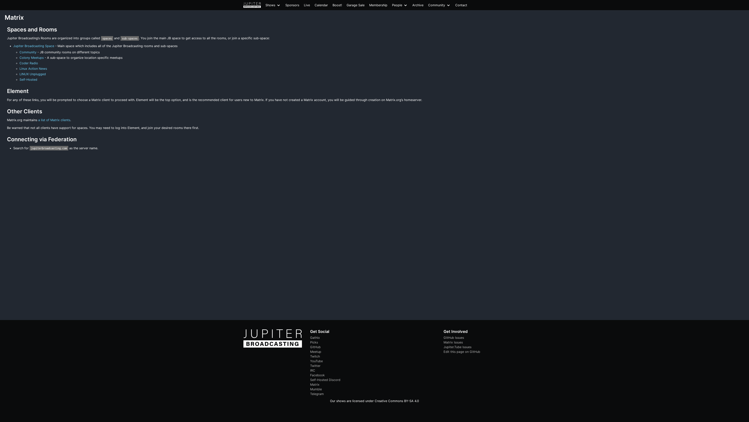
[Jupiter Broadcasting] (272, 347)
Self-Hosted (28, 79)
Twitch (315, 356)
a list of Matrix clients (54, 120)
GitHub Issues (454, 338)
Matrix (314, 384)
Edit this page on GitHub (462, 352)
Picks (314, 342)
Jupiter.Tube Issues (457, 347)
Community (28, 52)
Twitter (315, 366)
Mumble (316, 389)
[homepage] (252, 5)
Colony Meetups (32, 58)
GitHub (315, 347)
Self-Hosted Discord (325, 380)
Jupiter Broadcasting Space (33, 46)
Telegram (317, 394)
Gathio (315, 338)
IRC (312, 370)
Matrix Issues (453, 342)
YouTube (316, 361)
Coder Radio (29, 63)
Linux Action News (33, 69)
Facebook (317, 375)
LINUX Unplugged (33, 74)
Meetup (315, 352)
